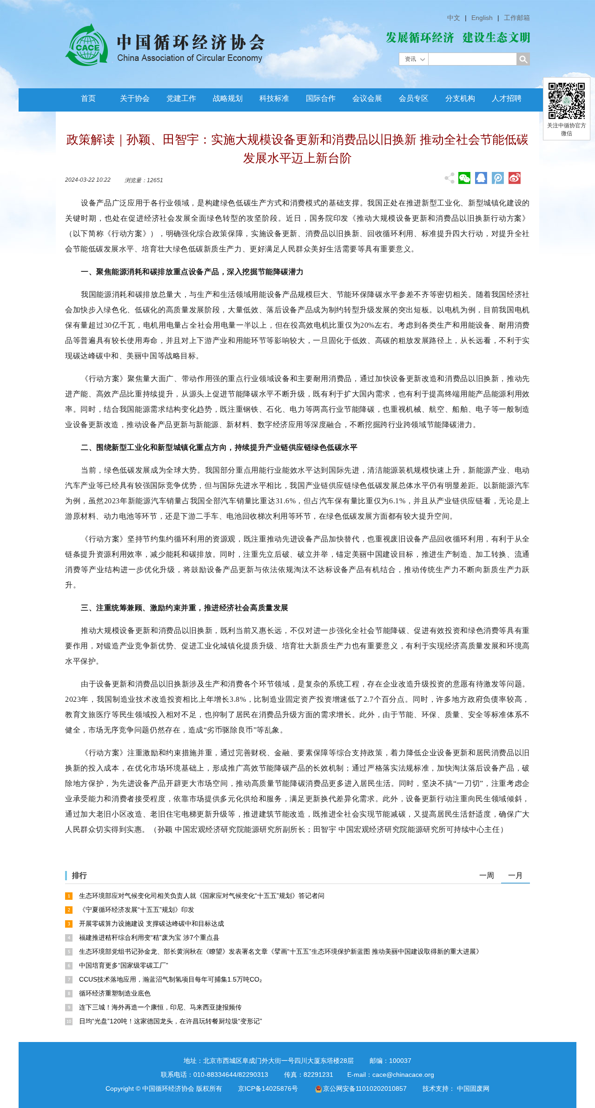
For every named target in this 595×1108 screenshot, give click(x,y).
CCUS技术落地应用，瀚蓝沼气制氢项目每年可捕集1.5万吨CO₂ (170, 979)
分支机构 (460, 98)
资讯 (410, 59)
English (482, 17)
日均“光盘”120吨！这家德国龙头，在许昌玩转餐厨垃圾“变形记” (170, 1021)
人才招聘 (507, 98)
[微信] (464, 178)
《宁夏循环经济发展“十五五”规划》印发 (136, 909)
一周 (486, 875)
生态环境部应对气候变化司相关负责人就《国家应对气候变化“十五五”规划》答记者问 (201, 895)
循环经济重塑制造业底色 (115, 993)
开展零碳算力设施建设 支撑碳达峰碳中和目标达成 (151, 923)
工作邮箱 (517, 17)
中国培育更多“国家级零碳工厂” (123, 965)
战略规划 (228, 98)
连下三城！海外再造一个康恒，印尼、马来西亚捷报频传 (160, 1007)
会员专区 (414, 98)
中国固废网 (473, 1088)
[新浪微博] (515, 178)
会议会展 (367, 98)
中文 (453, 17)
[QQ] (481, 178)
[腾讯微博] (498, 179)
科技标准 (274, 98)
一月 (515, 875)
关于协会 (135, 98)
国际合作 (321, 98)
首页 (88, 98)
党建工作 (181, 98)
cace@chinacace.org (403, 1074)
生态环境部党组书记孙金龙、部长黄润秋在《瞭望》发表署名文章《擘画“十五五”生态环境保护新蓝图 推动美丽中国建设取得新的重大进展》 (281, 951)
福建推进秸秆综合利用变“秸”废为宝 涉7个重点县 (149, 937)
